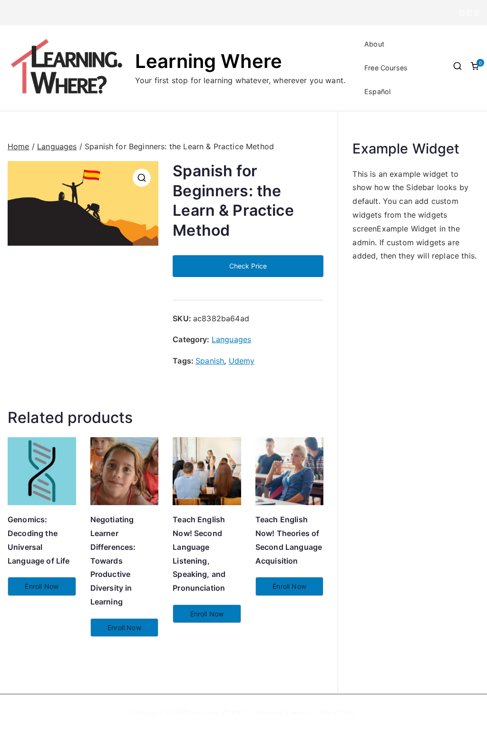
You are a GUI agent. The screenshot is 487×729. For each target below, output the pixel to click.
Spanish (209, 360)
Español (377, 91)
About (374, 44)
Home (18, 146)
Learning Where (208, 61)
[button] (142, 178)
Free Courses (386, 68)
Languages (57, 146)
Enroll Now (41, 586)
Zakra (294, 712)
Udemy (242, 360)
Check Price (248, 266)
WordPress (337, 712)
